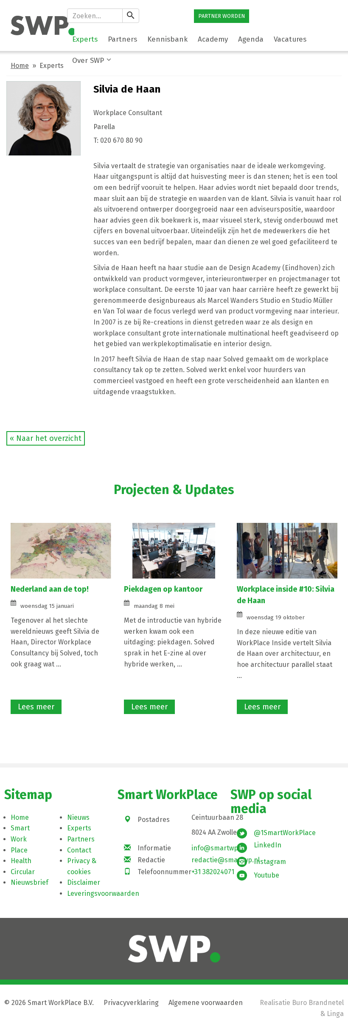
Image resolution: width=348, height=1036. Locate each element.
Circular (23, 872)
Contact (79, 850)
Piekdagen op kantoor (163, 589)
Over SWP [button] (88, 60)
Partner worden (221, 16)
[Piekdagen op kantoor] (174, 550)
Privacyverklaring (131, 1003)
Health (21, 861)
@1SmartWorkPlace (285, 833)
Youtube (266, 875)
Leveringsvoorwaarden (103, 893)
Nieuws (78, 817)
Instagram (270, 862)
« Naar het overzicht (45, 438)
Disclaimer (83, 882)
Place (19, 850)
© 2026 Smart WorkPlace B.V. (49, 1003)
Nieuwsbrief (29, 882)
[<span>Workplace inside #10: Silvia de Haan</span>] (287, 550)
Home (20, 66)
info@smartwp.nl (218, 848)
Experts (79, 828)
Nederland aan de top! (50, 589)
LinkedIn (267, 845)
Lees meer (36, 706)
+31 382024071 (212, 872)
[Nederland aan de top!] (61, 550)
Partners (81, 839)
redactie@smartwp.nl (225, 860)
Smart (20, 828)
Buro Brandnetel (318, 1003)
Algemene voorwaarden (205, 1003)
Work (19, 839)
